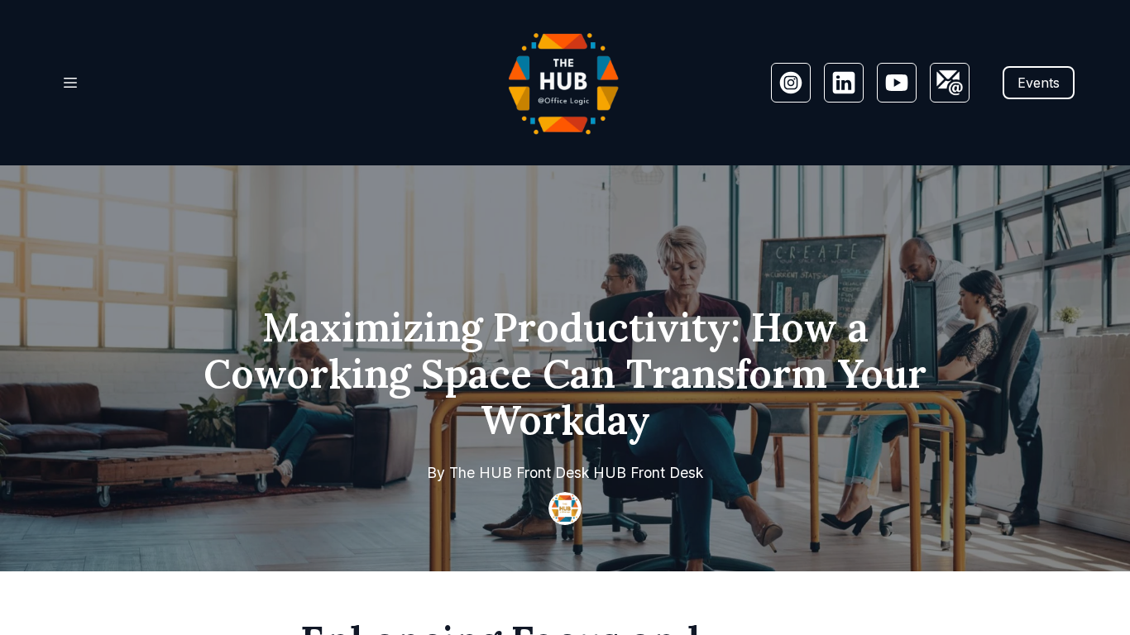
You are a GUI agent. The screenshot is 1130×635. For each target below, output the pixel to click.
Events (1038, 82)
